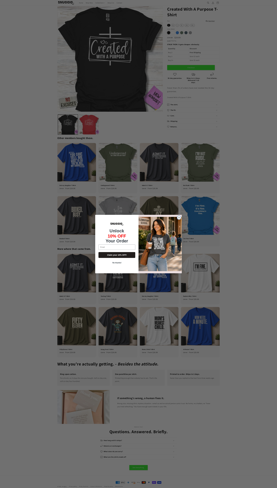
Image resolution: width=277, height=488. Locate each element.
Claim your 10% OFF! (117, 255)
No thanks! (116, 263)
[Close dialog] (179, 217)
